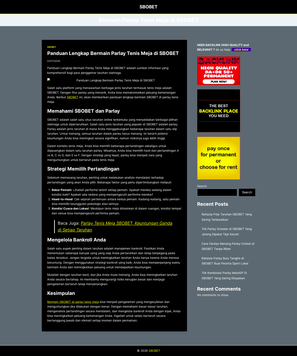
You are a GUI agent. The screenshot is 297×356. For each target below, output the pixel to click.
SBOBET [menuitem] (72, 97)
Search (202, 186)
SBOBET (51, 47)
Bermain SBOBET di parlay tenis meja (73, 302)
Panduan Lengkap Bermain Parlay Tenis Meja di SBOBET (113, 53)
